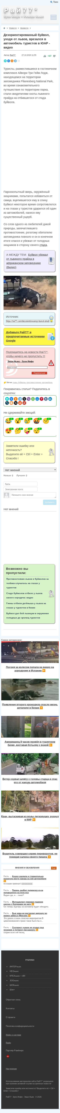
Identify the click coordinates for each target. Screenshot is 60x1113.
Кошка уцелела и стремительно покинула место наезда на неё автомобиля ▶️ (25, 878)
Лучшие (20, 475)
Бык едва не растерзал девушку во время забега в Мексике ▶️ (25, 914)
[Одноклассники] (12, 60)
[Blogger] (11, 403)
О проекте (10, 1017)
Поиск (55, 2)
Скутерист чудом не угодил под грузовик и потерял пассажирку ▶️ (24, 928)
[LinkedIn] (50, 399)
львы (15, 382)
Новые (7, 475)
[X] (24, 399)
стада (43, 245)
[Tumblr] (46, 399)
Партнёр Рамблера (14, 1050)
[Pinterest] (41, 399)
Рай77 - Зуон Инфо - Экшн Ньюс (19, 1097)
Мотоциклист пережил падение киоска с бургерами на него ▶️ (23, 903)
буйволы (22, 382)
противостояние (34, 382)
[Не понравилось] (54, 56)
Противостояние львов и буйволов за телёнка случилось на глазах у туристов (27, 583)
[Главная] (4, 28)
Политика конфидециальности (20, 1026)
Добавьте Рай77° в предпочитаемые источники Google (25, 336)
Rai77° (13, 55)
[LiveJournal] (7, 403)
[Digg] (16, 403)
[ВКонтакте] (8, 60)
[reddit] (20, 403)
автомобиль (47, 382)
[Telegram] (15, 60)
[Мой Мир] (37, 399)
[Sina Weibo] (24, 403)
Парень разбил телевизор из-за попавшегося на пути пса (23, 891)
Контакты (10, 1008)
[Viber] (28, 399)
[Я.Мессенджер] (5, 60)
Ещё (54, 868)
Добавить (49, 502)
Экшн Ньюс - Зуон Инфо (21, 361)
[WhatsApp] (33, 399)
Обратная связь (13, 1000)
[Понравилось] (44, 56)
